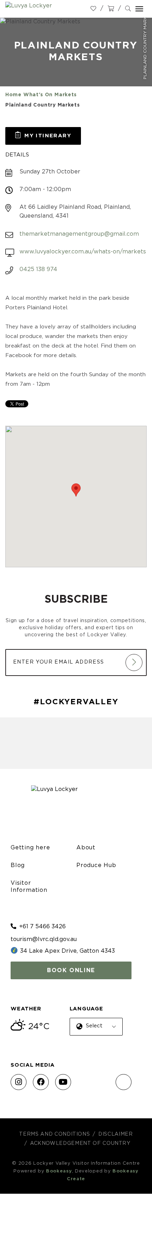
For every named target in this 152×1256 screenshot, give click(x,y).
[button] (43, 136)
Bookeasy (59, 1171)
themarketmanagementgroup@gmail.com (79, 234)
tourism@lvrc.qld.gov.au (44, 939)
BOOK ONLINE (71, 970)
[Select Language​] (95, 1032)
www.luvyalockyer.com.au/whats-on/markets (82, 251)
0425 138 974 (38, 269)
